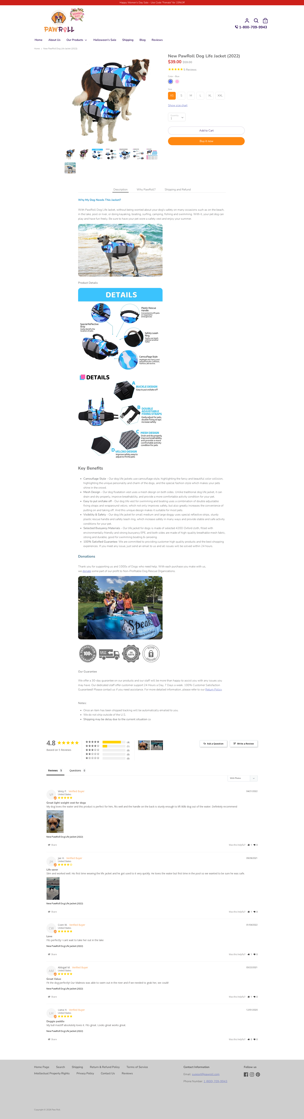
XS (172, 96)
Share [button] (54, 844)
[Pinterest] (258, 1074)
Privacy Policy (85, 1073)
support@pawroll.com (206, 1074)
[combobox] (177, 117)
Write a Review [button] (245, 743)
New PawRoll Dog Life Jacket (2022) (64, 836)
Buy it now (206, 141)
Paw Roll (56, 1109)
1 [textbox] (171, 118)
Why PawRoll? (146, 189)
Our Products (75, 40)
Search (60, 1067)
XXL (220, 96)
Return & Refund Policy (105, 1067)
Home (38, 40)
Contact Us (108, 1073)
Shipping (128, 40)
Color (173, 76)
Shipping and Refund (178, 189)
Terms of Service (137, 1067)
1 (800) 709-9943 (215, 1081)
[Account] (247, 19)
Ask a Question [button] (215, 743)
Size (170, 89)
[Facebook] (246, 1074)
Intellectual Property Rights (52, 1073)
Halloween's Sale (104, 40)
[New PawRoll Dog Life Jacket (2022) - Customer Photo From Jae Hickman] (157, 745)
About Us (54, 40)
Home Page (41, 1067)
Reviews (157, 40)
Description (120, 189)
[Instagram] (252, 1074)
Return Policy (213, 689)
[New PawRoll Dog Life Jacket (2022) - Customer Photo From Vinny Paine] (144, 745)
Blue (170, 81)
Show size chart (177, 105)
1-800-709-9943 (252, 27)
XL (210, 96)
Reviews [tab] (53, 770)
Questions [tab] (75, 770)
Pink (177, 81)
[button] (250, 844)
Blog (143, 40)
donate (87, 571)
